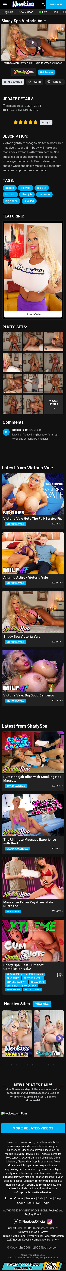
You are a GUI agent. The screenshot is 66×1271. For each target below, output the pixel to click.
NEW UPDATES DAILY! (33, 1085)
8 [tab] (43, 1065)
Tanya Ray (13, 911)
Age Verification (54, 1235)
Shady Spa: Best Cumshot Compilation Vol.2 (23, 967)
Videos (18, 1198)
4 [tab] (22, 1065)
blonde (9, 187)
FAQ (29, 1203)
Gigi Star (12, 985)
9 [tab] (48, 1065)
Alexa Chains (34, 974)
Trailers (30, 1198)
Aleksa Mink (14, 974)
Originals (8, 12)
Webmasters (40, 1228)
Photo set (57, 82)
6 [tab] (32, 1065)
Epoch (38, 1214)
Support (11, 1228)
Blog (58, 1198)
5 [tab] (27, 1065)
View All (42, 1003)
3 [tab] (16, 1065)
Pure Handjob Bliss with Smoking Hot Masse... (32, 779)
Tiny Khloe (13, 989)
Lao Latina (29, 985)
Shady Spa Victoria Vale (21, 637)
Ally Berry (13, 978)
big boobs (11, 201)
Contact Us (24, 1228)
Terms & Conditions (14, 1235)
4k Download (15, 82)
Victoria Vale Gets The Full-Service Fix (32, 519)
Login (45, 1203)
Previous (4, 1036)
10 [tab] (53, 1065)
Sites (49, 1198)
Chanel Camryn (16, 982)
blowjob (25, 187)
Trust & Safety (39, 1232)
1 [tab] (6, 1065)
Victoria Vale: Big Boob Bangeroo (28, 695)
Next (57, 1036)
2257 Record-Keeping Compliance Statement (33, 1239)
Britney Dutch (33, 978)
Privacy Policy (35, 1235)
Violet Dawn (32, 989)
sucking (29, 201)
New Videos (25, 12)
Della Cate (37, 982)
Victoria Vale (15, 524)
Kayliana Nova (16, 786)
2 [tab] (11, 1065)
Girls (55, 12)
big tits (41, 187)
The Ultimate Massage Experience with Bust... (29, 841)
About (21, 1203)
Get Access (46, 72)
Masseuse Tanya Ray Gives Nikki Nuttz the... (28, 904)
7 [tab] (38, 1065)
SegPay (29, 1214)
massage (44, 194)
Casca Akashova (17, 848)
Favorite (37, 82)
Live (44, 12)
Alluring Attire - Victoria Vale (25, 578)
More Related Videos (33, 1128)
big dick (10, 194)
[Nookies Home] (23, 4)
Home (8, 1198)
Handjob (27, 194)
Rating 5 (46, 122)
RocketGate (55, 1210)
